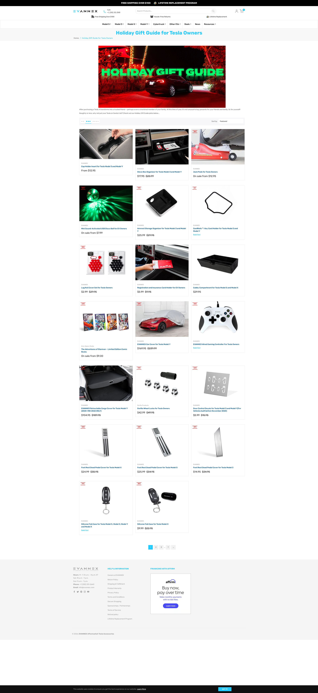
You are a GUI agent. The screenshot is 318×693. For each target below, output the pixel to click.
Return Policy (113, 580)
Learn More (141, 689)
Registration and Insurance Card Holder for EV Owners (161, 288)
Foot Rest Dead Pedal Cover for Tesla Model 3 (213, 467)
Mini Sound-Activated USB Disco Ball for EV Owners (104, 228)
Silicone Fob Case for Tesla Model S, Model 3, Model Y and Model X (104, 525)
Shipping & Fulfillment (116, 584)
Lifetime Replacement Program (120, 619)
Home (76, 38)
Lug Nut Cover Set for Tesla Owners (97, 288)
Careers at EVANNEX (116, 575)
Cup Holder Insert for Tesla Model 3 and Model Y (102, 166)
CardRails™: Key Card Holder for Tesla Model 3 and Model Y (215, 229)
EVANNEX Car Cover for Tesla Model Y (153, 344)
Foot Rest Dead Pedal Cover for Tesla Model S (157, 467)
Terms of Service (114, 610)
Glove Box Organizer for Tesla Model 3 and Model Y (159, 172)
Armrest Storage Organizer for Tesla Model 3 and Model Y (161, 229)
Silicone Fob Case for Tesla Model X (152, 524)
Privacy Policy (113, 593)
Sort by (214, 121)
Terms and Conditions (116, 597)
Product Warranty (114, 588)
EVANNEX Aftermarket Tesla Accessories (96, 634)
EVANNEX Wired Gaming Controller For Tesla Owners (216, 344)
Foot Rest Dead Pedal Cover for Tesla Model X (101, 467)
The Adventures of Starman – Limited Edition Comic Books (104, 350)
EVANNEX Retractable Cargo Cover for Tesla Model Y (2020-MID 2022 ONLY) (104, 409)
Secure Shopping (114, 601)
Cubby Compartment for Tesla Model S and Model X (215, 288)
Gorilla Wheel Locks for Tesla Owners (153, 408)
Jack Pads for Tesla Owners (205, 172)
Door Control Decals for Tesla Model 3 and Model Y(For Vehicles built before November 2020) (217, 409)
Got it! (225, 689)
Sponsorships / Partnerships (119, 606)
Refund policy (113, 614)
